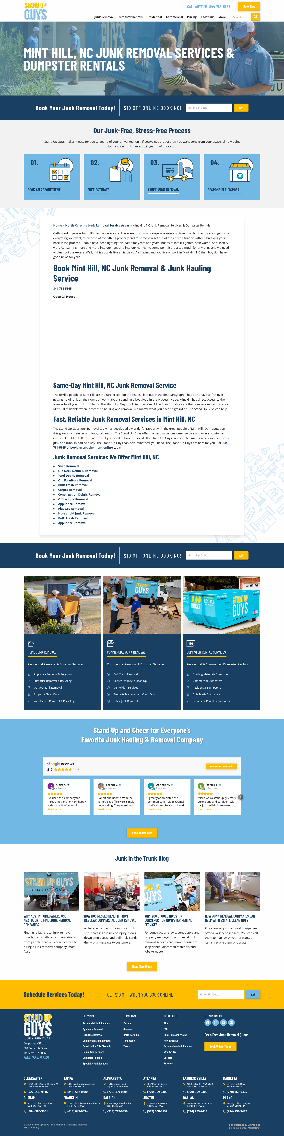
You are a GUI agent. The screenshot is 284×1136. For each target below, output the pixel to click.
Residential (154, 17)
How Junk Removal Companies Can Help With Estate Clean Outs (230, 918)
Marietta (230, 1078)
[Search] (255, 17)
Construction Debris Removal (80, 494)
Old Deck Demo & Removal (78, 471)
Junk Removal (104, 17)
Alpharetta (112, 1078)
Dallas (188, 1097)
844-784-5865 (219, 6)
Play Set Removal (71, 509)
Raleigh (109, 1097)
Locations (207, 17)
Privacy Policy (31, 1127)
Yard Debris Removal (73, 476)
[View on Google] (50, 786)
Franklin (71, 1097)
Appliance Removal (72, 504)
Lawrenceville (194, 1078)
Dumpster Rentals (130, 17)
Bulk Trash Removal (73, 485)
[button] (43, 797)
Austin (148, 1097)
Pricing (192, 17)
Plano (227, 1097)
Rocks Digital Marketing (246, 1127)
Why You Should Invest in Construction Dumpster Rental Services (168, 920)
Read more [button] (54, 809)
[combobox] (240, 17)
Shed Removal (68, 466)
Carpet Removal (70, 490)
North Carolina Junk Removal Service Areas (97, 225)
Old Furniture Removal (75, 480)
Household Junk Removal (76, 513)
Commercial (174, 17)
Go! (241, 108)
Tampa (68, 1078)
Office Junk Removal (73, 499)
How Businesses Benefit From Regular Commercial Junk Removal (110, 918)
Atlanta (149, 1078)
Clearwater (33, 1078)
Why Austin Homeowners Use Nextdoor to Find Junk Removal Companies (47, 920)
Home (57, 225)
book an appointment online (91, 447)
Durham (29, 1097)
